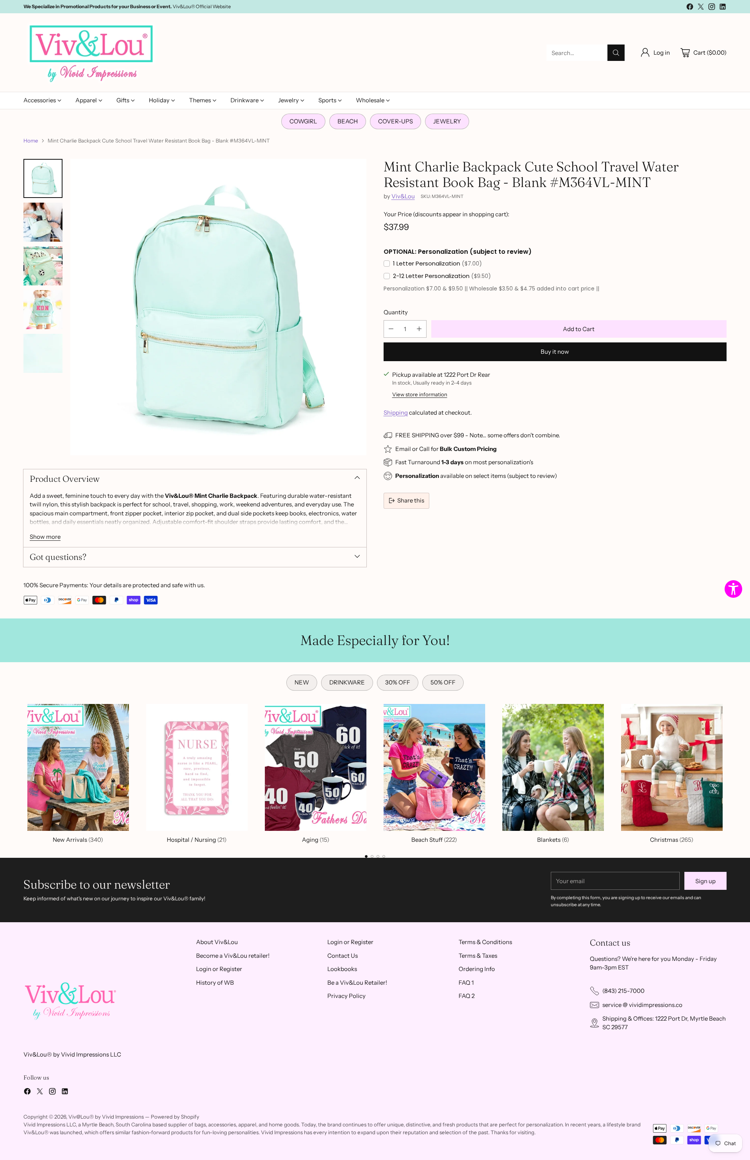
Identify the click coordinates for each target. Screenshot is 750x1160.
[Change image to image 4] (42, 309)
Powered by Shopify (175, 1117)
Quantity (396, 312)
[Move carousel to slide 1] (366, 856)
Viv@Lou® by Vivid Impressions (106, 1117)
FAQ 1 (466, 982)
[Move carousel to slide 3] (378, 856)
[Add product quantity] (419, 329)
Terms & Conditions (485, 942)
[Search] (616, 53)
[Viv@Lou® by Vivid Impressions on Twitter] (701, 8)
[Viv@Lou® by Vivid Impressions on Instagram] (712, 8)
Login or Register (219, 969)
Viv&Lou (403, 196)
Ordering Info (477, 969)
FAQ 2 (467, 996)
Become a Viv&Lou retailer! (233, 955)
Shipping (396, 412)
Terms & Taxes (478, 955)
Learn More (182, 6)
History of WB (215, 982)
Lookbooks (342, 969)
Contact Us (342, 955)
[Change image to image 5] (42, 353)
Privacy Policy (346, 996)
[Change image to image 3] (42, 265)
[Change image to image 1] (42, 178)
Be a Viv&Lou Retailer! (357, 982)
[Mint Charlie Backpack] (218, 307)
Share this (410, 500)
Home (30, 140)
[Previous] (23, 772)
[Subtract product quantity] (391, 329)
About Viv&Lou (217, 942)
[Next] (726, 772)
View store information (419, 394)
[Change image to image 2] (42, 222)
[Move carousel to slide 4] (383, 856)
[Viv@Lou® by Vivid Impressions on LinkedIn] (723, 8)
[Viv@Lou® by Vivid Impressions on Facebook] (690, 8)
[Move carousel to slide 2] (372, 856)
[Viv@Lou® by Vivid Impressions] (91, 53)
